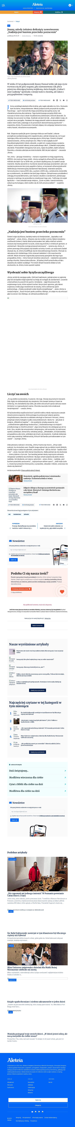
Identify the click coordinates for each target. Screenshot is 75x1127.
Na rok (50, 1082)
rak (9, 514)
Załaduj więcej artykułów (38, 690)
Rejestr (16, 12)
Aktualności (10, 1082)
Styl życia (10, 1085)
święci (11, 911)
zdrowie (26, 514)
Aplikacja (30, 1085)
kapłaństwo (12, 980)
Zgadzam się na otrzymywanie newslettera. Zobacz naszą (30, 554)
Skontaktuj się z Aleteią (22, 1121)
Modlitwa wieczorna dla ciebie (26, 777)
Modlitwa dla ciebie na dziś (24, 791)
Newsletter (31, 1082)
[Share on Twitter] (60, 100)
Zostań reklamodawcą (50, 1117)
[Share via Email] (63, 100)
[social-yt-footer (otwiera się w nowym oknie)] (32, 1112)
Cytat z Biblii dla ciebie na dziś (26, 784)
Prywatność (33, 1121)
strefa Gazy (12, 859)
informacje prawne (37, 1117)
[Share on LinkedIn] (57, 100)
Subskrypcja (31, 1087)
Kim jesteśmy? (26, 1117)
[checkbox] (9, 554)
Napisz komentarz (37, 625)
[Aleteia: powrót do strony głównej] (37, 4)
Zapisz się (13, 560)
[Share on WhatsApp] (67, 100)
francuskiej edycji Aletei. (30, 470)
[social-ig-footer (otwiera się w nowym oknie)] (43, 1112)
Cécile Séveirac (26, 36)
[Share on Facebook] (54, 100)
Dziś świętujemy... (18, 770)
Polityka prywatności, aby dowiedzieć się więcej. (52, 816)
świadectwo (17, 514)
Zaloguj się (48, 618)
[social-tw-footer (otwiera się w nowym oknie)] (39, 1112)
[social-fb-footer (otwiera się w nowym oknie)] (36, 1112)
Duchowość (10, 21)
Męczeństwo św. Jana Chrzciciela (44, 8)
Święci (18, 21)
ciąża (10, 1012)
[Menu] (11, 5)
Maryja (11, 946)
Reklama (30, 1092)
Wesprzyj (36, 12)
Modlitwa (58, 12)
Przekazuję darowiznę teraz (20, 589)
